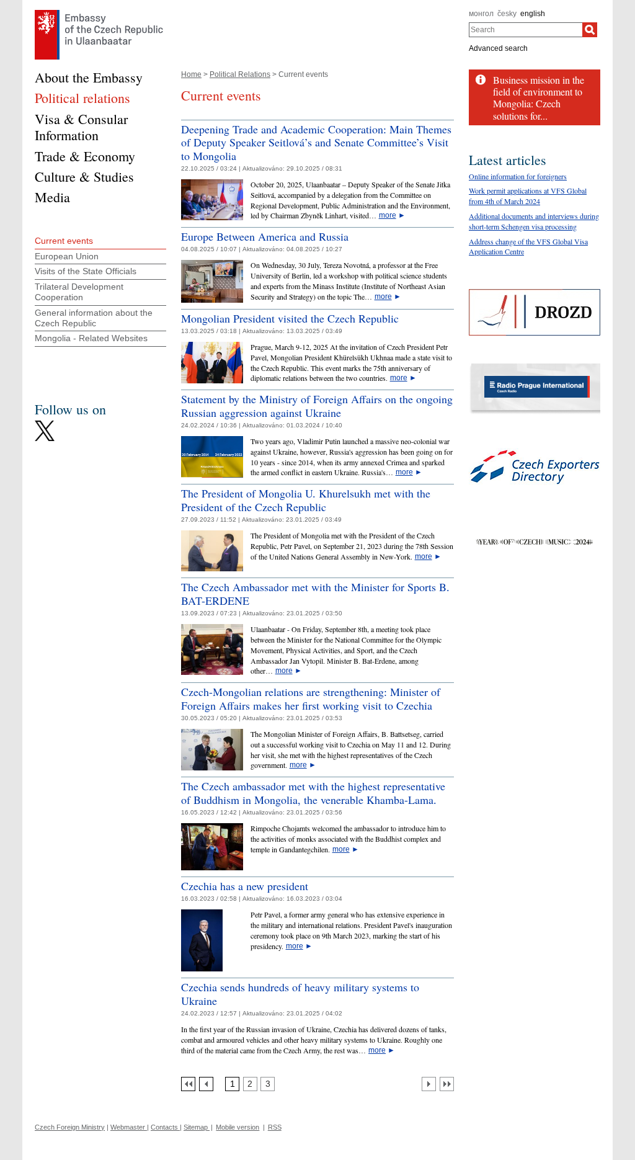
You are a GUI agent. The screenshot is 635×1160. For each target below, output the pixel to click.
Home (191, 74)
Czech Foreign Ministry (70, 1127)
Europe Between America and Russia (265, 236)
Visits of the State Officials (85, 271)
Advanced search (498, 48)
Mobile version (237, 1127)
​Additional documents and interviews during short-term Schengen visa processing (534, 221)
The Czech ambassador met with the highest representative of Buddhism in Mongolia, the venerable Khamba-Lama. (313, 793)
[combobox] (525, 29)
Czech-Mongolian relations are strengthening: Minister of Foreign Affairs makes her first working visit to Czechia (310, 698)
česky (507, 13)
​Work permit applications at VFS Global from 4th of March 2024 (528, 195)
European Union (67, 256)
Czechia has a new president (244, 885)
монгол (481, 13)
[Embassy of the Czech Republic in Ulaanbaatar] (99, 13)
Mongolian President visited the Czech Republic (290, 318)
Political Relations (240, 74)
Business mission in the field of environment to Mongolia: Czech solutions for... (538, 97)
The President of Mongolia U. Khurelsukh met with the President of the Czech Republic (305, 500)
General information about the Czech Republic (94, 318)
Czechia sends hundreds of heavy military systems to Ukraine (300, 993)
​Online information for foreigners (518, 176)
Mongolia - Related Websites (91, 338)
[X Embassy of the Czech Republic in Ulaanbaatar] (45, 423)
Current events (64, 241)
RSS (275, 1127)
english (532, 13)
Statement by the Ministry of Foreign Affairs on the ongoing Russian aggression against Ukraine (317, 405)
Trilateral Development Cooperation (79, 292)
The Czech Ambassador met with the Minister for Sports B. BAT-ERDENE (315, 593)
